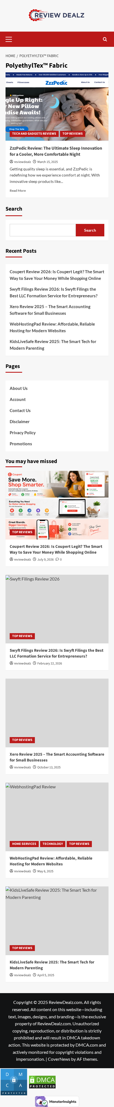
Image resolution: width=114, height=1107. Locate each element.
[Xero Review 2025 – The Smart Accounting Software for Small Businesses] (57, 713)
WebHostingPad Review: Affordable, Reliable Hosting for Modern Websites (52, 327)
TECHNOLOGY (53, 844)
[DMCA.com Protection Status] (14, 1081)
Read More (18, 190)
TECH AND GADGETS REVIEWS (34, 133)
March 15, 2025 (47, 162)
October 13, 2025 (49, 767)
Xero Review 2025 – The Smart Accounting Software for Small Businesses (50, 310)
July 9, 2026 (45, 559)
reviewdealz (22, 162)
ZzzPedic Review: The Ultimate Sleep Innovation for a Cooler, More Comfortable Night (56, 151)
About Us (19, 388)
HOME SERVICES (24, 844)
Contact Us (20, 410)
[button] (11, 38)
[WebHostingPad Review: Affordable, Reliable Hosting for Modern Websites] (57, 817)
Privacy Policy (23, 432)
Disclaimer (20, 421)
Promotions (21, 443)
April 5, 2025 (45, 975)
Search (14, 209)
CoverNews (59, 1059)
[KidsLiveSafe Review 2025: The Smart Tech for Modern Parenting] (57, 920)
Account (18, 399)
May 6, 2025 (45, 871)
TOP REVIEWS (73, 133)
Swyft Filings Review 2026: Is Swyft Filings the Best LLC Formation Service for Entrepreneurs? (53, 292)
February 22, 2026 (49, 663)
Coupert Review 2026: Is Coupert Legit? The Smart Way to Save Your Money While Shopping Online (57, 275)
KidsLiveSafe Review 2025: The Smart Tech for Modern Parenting (53, 345)
